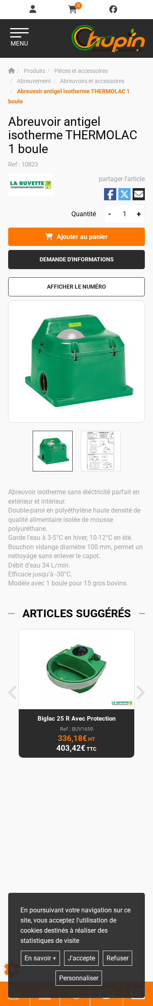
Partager (110, 194)
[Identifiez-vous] (33, 9)
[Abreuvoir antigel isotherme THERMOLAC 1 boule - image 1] (53, 451)
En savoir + (40, 958)
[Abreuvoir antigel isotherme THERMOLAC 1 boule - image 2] (101, 451)
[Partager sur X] (124, 194)
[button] (76, 286)
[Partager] (139, 194)
